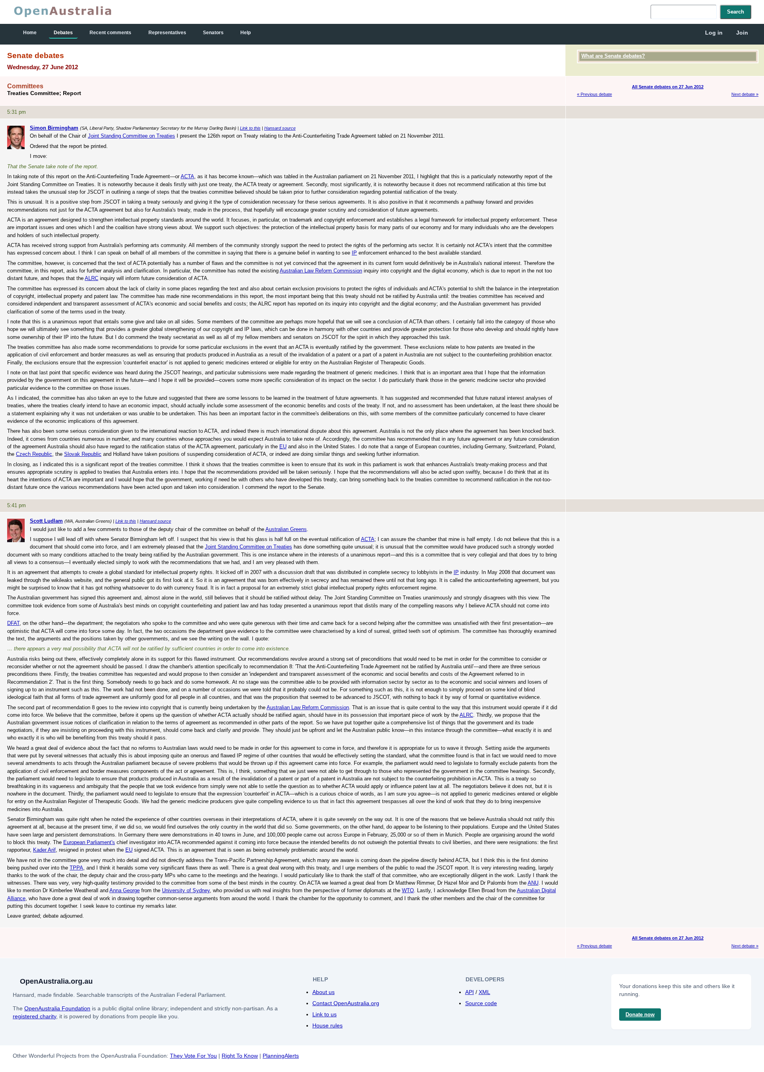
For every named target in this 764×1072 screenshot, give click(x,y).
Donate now (640, 1015)
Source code (481, 1003)
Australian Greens (286, 529)
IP (354, 253)
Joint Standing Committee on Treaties (131, 136)
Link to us (324, 1014)
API (469, 992)
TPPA (76, 868)
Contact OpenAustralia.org (345, 1003)
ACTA (187, 176)
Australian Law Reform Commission (321, 271)
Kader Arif (44, 850)
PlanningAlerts (281, 1056)
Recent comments (110, 32)
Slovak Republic (82, 454)
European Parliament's (89, 842)
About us (323, 992)
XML (484, 992)
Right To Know (240, 1056)
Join (742, 32)
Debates (63, 32)
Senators (213, 32)
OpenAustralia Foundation (57, 1008)
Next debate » (744, 94)
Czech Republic (34, 454)
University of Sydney (186, 890)
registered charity (34, 1016)
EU (282, 446)
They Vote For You (193, 1056)
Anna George (124, 890)
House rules (327, 1025)
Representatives (167, 32)
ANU (533, 883)
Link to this (250, 128)
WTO (408, 890)
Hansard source (280, 128)
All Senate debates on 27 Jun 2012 (668, 86)
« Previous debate (594, 94)
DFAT (13, 623)
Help (245, 32)
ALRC (91, 278)
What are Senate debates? (613, 56)
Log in (714, 32)
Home (30, 32)
